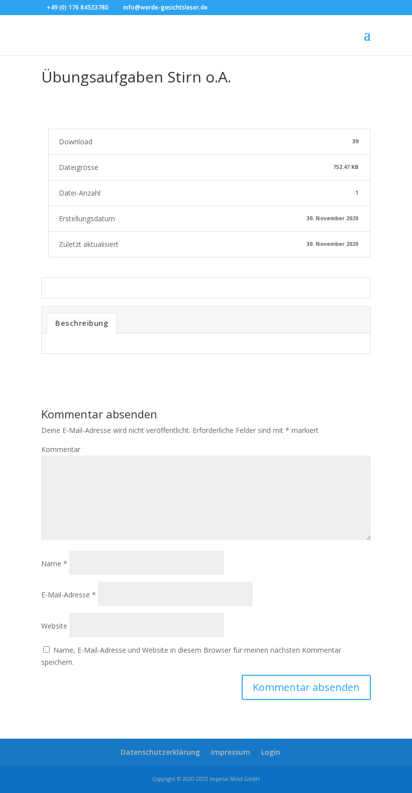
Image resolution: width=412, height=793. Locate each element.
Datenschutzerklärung (160, 752)
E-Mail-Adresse (68, 594)
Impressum (230, 752)
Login (270, 752)
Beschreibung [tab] (81, 323)
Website (54, 626)
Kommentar (60, 449)
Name (54, 563)
